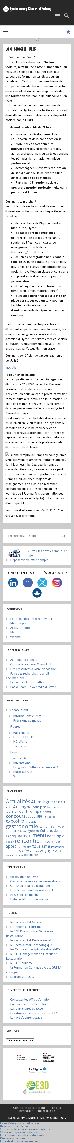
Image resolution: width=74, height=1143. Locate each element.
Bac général (21, 732)
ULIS (14, 851)
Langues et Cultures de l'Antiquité (35, 767)
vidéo (24, 850)
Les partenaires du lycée (26, 1008)
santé (43, 842)
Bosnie (22, 812)
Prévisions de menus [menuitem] (14, 1138)
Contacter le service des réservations (35, 881)
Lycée (14, 752)
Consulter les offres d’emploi (30, 999)
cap (36, 811)
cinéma (45, 812)
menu (39, 835)
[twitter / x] (42, 586)
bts (29, 811)
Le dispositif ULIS (22, 976)
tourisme (41, 846)
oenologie (55, 836)
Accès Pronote (20, 627)
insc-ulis (10, 367)
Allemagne (42, 801)
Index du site (46, 1110)
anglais (59, 802)
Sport (17, 776)
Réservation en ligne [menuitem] (14, 1126)
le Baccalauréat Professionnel (30, 940)
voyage (47, 850)
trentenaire (58, 846)
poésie (10, 841)
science (53, 841)
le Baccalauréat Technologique (31, 945)
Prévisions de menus (27, 720)
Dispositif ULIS (23, 737)
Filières (15, 726)
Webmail (16, 637)
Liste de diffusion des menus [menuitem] (19, 1141)
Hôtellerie (20, 741)
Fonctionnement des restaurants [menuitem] (22, 1135)
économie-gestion (14, 855)
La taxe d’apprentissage (26, 1017)
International (22, 763)
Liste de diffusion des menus (29, 899)
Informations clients (27, 716)
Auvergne (22, 806)
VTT (58, 851)
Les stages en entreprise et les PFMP (35, 1013)
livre (27, 835)
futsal (32, 821)
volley (34, 851)
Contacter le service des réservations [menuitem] (25, 1129)
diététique (31, 817)
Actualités (20, 758)
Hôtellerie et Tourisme (25, 926)
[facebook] (28, 586)
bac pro (39, 806)
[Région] (37, 1075)
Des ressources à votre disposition (33, 669)
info (52, 826)
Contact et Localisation (29, 1107)
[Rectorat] (27, 1063)
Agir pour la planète (23, 659)
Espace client (19, 710)
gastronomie (22, 826)
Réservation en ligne (24, 876)
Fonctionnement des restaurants (32, 890)
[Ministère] (49, 1063)
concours (15, 816)
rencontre (27, 841)
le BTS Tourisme (21, 963)
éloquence (31, 854)
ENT (13, 632)
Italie (60, 827)
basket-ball (12, 812)
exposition (16, 821)
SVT (19, 846)
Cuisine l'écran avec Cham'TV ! (30, 664)
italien (9, 831)
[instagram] (57, 586)
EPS (40, 816)
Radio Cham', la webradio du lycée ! (34, 687)
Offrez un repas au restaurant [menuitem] (20, 1132)
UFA (8, 851)
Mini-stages (18, 623)
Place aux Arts (22, 771)
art (9, 807)
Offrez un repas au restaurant (30, 885)
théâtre (27, 846)
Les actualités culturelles (27, 682)
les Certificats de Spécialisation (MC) (35, 949)
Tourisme (19, 746)
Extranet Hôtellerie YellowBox (31, 618)
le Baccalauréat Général (26, 922)
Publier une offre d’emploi (28, 1004)
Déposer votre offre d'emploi (29, 560)
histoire (43, 827)
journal (17, 830)
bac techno (54, 807)
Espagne (49, 816)
